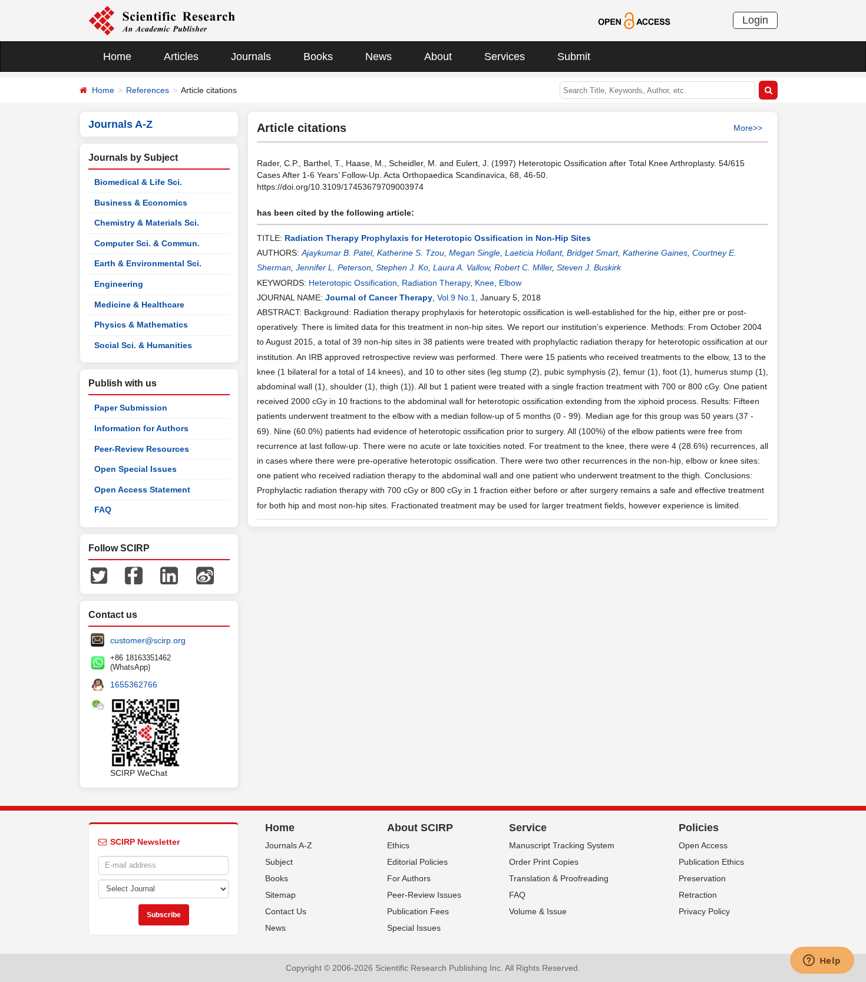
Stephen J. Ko (402, 267)
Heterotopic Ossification (353, 282)
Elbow (510, 282)
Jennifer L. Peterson (333, 267)
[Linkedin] (169, 575)
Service (528, 828)
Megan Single (474, 252)
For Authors (409, 878)
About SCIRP (420, 828)
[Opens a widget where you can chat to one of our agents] (821, 961)
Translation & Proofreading (559, 878)
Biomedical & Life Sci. (138, 182)
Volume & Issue (538, 911)
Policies (699, 828)
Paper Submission (130, 407)
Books (318, 56)
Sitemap (280, 895)
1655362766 (133, 684)
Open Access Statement (142, 489)
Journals (251, 56)
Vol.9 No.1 (456, 297)
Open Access (703, 845)
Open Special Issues (135, 469)
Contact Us (285, 911)
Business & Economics (140, 202)
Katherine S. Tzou (410, 252)
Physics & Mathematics (141, 324)
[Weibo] (205, 575)
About (438, 56)
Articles (181, 56)
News (378, 56)
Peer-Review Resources (141, 449)
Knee (484, 282)
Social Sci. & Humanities (143, 345)
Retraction (698, 895)
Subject (279, 862)
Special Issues (414, 928)
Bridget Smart (592, 252)
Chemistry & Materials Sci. (146, 222)
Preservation (702, 878)
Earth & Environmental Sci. (147, 263)
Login (755, 20)
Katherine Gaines (655, 252)
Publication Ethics (711, 862)
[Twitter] (99, 575)
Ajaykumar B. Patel (337, 252)
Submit (573, 56)
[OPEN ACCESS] (634, 20)
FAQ (102, 509)
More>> (747, 128)
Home (117, 56)
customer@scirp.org (148, 640)
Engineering (118, 284)
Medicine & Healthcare (139, 304)
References (147, 90)
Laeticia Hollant (533, 252)
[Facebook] (134, 575)
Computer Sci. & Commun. (147, 243)
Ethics (398, 845)
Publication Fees (418, 911)
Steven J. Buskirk (589, 267)
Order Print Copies (544, 862)
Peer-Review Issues (424, 895)
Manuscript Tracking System (561, 845)
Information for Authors (141, 428)
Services (504, 56)
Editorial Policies (417, 862)
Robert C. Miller (523, 267)
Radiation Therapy (436, 282)
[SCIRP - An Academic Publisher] (161, 20)
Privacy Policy (704, 911)
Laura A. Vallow (461, 267)
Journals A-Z (288, 845)
